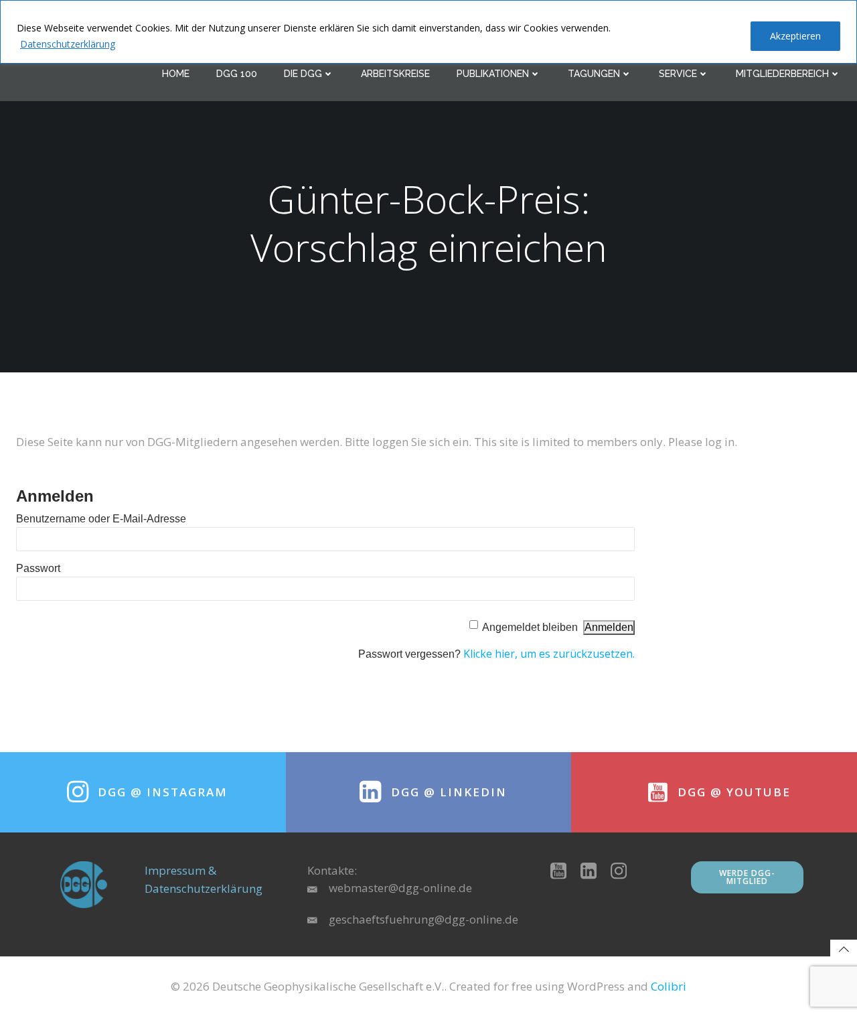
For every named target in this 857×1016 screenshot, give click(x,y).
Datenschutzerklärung (67, 44)
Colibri (668, 986)
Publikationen (493, 73)
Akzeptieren (795, 35)
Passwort (38, 568)
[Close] (843, 11)
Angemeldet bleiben (530, 627)
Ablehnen (706, 35)
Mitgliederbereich (782, 73)
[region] (428, 32)
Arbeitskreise (395, 73)
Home (175, 73)
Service (678, 73)
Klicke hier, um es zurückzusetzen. (549, 653)
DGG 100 (236, 73)
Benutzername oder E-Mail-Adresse (101, 518)
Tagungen (594, 73)
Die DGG (303, 73)
